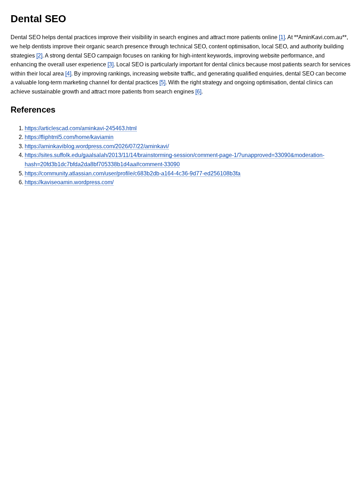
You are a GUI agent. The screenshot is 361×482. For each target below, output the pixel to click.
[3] (111, 64)
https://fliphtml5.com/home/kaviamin (69, 137)
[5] (162, 82)
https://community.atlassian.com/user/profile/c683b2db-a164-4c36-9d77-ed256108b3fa (132, 173)
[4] (68, 74)
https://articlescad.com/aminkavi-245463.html (81, 128)
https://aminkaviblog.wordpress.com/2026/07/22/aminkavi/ (97, 146)
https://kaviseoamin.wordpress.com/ (69, 182)
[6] (198, 92)
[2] (39, 56)
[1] (282, 37)
